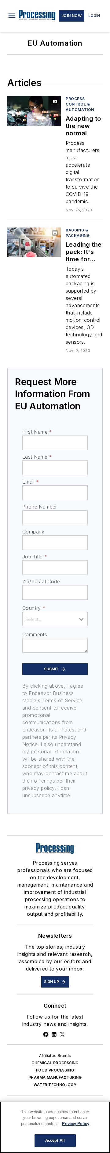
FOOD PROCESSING (55, 1070)
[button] (11, 15)
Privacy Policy (75, 1123)
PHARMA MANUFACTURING (55, 1077)
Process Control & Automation (80, 104)
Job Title (34, 557)
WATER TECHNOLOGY (55, 1084)
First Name (37, 432)
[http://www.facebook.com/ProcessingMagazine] (46, 1034)
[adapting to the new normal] (34, 111)
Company (33, 532)
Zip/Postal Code (41, 581)
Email (30, 482)
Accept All (55, 1140)
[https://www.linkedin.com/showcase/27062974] (54, 1034)
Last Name (37, 457)
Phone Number (39, 507)
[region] (55, 1127)
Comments (34, 634)
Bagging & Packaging (78, 233)
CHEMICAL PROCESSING (55, 1063)
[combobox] (55, 619)
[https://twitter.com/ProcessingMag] (62, 1034)
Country (33, 608)
